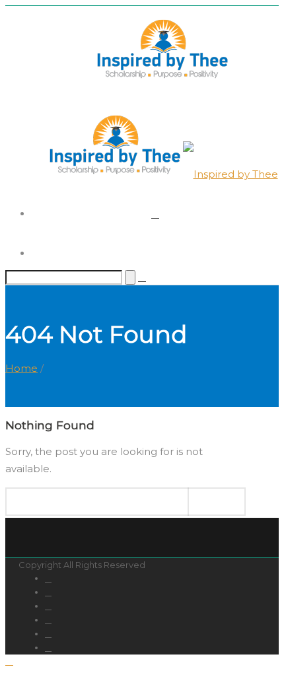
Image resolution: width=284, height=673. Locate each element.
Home (21, 368)
